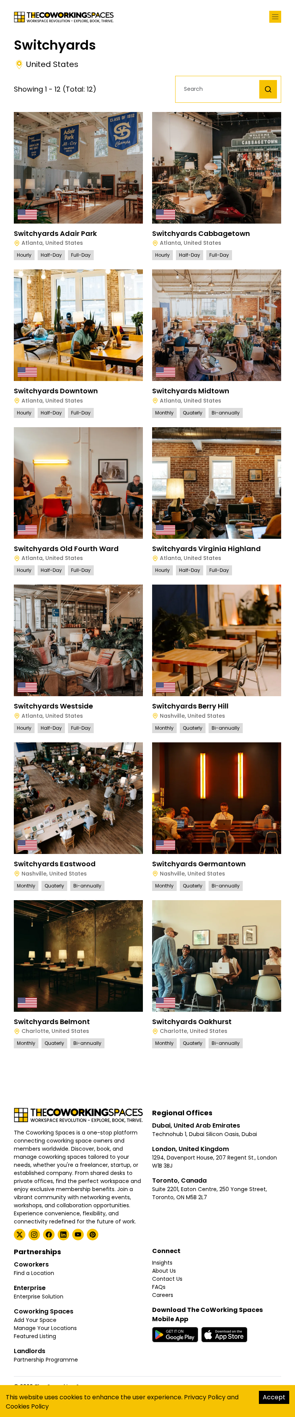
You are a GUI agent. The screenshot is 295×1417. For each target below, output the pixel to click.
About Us (164, 1271)
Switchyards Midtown (190, 391)
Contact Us (167, 1279)
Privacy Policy (204, 1397)
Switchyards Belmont (52, 1021)
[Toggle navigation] (275, 17)
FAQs (159, 1287)
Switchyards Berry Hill (190, 706)
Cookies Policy (27, 1406)
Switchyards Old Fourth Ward (66, 548)
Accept (274, 1397)
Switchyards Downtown (56, 391)
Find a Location (34, 1273)
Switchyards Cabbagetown (201, 233)
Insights (162, 1263)
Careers (162, 1295)
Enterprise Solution (38, 1296)
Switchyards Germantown (199, 864)
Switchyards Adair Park (55, 233)
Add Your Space (35, 1320)
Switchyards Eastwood (55, 864)
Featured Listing (35, 1336)
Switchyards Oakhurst (192, 1021)
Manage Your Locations (45, 1328)
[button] (219, 89)
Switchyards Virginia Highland (206, 548)
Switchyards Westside (53, 706)
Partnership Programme (46, 1360)
